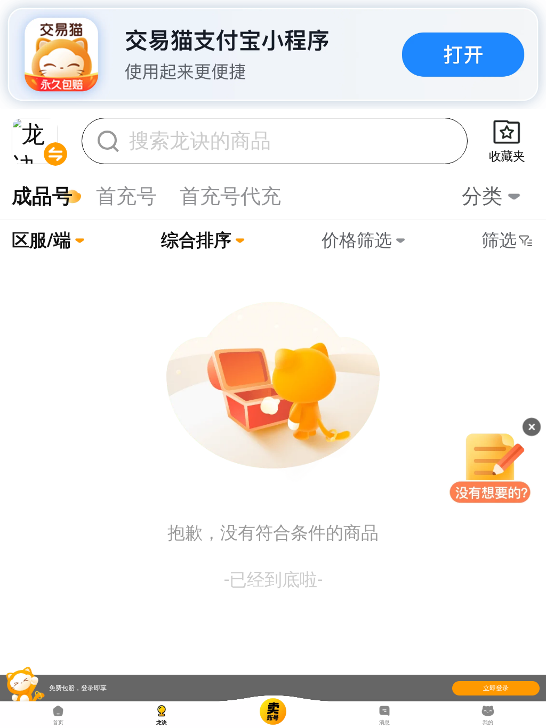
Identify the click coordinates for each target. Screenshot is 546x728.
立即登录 (496, 688)
